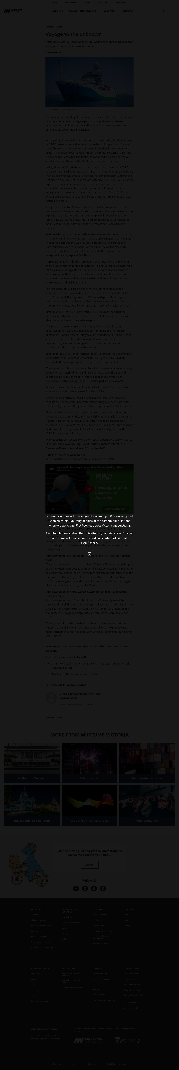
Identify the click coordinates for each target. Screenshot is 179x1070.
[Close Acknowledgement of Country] (89, 554)
